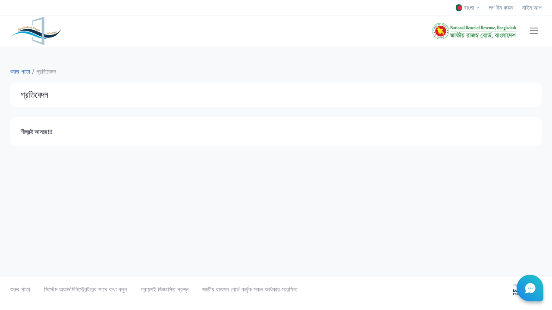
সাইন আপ (532, 8)
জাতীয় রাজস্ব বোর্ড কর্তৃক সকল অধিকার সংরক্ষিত (250, 289)
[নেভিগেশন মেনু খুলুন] (534, 31)
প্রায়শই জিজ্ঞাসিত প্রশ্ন (164, 289)
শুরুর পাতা (20, 289)
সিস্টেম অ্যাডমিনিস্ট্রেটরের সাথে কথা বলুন (85, 289)
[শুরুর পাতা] (36, 31)
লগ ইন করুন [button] (501, 8)
